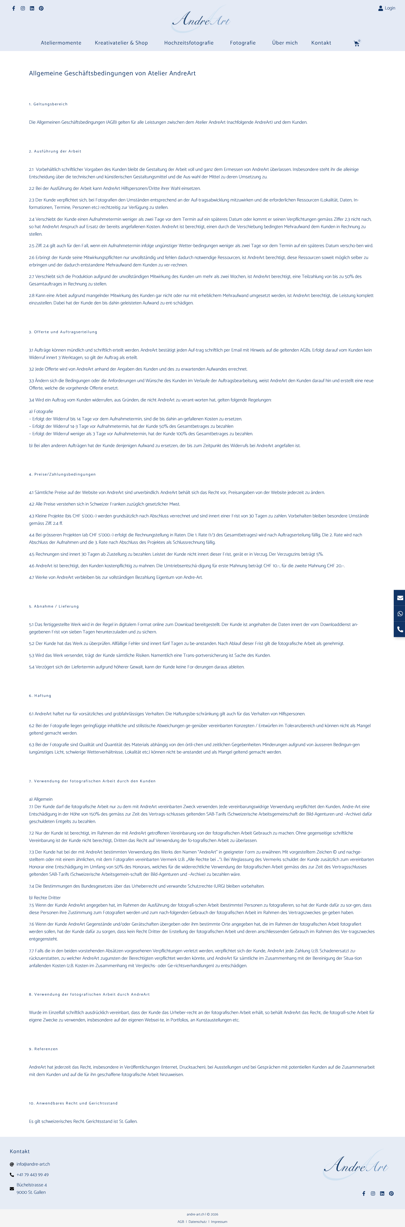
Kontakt (321, 43)
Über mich (285, 43)
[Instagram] (23, 8)
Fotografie (243, 43)
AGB (181, 1222)
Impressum (219, 1222)
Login (390, 8)
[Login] (380, 8)
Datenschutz (198, 1222)
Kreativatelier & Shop (121, 43)
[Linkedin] (32, 8)
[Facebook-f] (13, 8)
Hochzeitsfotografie (189, 43)
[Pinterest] (41, 8)
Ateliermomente (61, 43)
